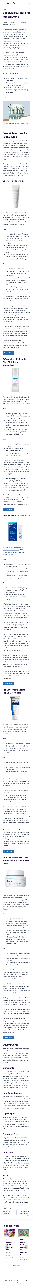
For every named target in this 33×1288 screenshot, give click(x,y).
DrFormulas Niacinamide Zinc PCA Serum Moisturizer (15, 362)
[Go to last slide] (7, 1247)
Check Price (8, 353)
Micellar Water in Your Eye (8, 1211)
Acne (4, 9)
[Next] (26, 1247)
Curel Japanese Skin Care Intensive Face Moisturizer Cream (16, 860)
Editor (9, 1255)
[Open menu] (29, 3)
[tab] (13, 1265)
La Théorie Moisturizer (14, 181)
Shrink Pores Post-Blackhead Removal (23, 1247)
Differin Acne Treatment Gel (16, 516)
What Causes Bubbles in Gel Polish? (25, 1212)
